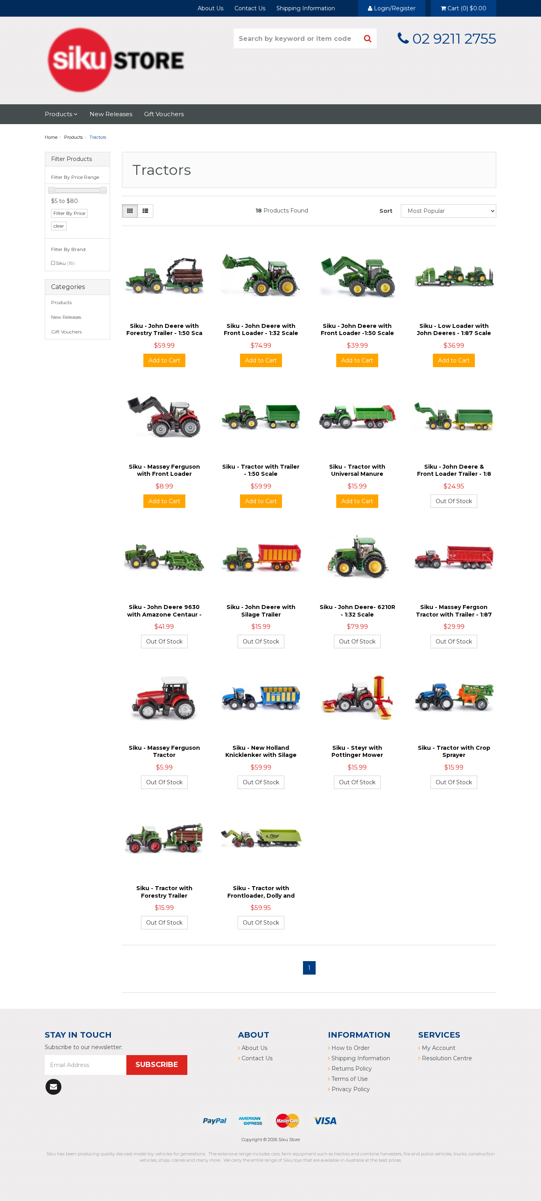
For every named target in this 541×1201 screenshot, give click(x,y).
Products (59, 114)
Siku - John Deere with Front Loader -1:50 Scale (357, 329)
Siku (65, 263)
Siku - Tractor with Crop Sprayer (454, 751)
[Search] (368, 38)
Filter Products (71, 159)
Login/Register (393, 8)
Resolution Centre (446, 1058)
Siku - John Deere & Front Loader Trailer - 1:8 (454, 470)
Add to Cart (164, 360)
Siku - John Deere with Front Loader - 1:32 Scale (261, 329)
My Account (437, 1048)
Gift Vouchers (164, 114)
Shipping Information (305, 8)
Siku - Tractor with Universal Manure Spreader (357, 474)
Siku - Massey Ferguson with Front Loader (164, 470)
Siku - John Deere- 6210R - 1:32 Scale (357, 610)
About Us (210, 8)
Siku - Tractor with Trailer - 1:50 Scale (260, 470)
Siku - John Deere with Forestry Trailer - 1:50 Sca (164, 329)
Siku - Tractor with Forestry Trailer (164, 892)
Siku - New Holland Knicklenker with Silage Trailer (261, 755)
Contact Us (249, 8)
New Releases (111, 114)
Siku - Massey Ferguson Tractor (164, 751)
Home (51, 137)
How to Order (350, 1048)
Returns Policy (351, 1068)
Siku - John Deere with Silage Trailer (261, 610)
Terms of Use (349, 1078)
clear (58, 226)
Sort (385, 211)
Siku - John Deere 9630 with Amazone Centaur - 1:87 (164, 614)
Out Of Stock (454, 501)
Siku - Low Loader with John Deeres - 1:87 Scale (454, 329)
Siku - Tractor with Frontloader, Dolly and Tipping (261, 895)
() (467, 8)
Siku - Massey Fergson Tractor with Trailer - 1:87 (454, 610)
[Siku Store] (116, 58)
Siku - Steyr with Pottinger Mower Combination (357, 755)
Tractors (98, 137)
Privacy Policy (350, 1089)
